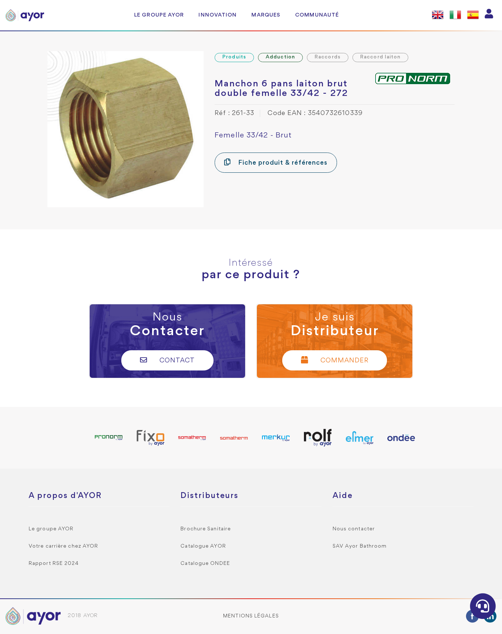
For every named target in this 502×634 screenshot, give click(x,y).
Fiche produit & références (281, 163)
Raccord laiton (380, 57)
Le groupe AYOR (159, 15)
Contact (176, 361)
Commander (344, 361)
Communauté (317, 15)
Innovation (217, 15)
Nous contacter (354, 529)
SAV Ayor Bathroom (360, 546)
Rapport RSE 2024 (54, 563)
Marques (265, 15)
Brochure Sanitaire (205, 529)
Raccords (328, 57)
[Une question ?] (483, 606)
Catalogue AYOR (203, 546)
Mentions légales (251, 616)
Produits (234, 57)
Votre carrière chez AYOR (63, 546)
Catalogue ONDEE (205, 563)
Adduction (280, 57)
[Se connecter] (489, 15)
